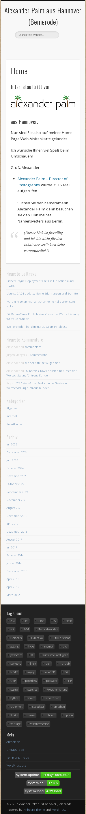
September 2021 (17, 492)
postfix (14, 689)
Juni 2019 (12, 524)
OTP (13, 681)
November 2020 (16, 500)
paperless (31, 681)
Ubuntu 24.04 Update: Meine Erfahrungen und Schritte (42, 293)
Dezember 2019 (16, 516)
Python (14, 698)
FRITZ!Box (37, 638)
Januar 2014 (14, 563)
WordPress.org (16, 765)
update (69, 715)
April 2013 (12, 579)
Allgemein (12, 408)
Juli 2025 (11, 444)
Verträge (15, 724)
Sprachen (59, 707)
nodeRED (49, 672)
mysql (30, 672)
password (51, 681)
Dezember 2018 (16, 532)
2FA (12, 621)
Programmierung (57, 689)
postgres (32, 689)
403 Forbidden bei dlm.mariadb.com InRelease (36, 327)
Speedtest (38, 707)
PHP (69, 681)
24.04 (41, 621)
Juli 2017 (11, 547)
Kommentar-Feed (17, 758)
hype (31, 646)
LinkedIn (56, 45)
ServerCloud (52, 698)
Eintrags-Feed (15, 750)
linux (33, 664)
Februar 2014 (15, 555)
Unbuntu (50, 715)
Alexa (69, 621)
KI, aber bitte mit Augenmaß (42, 363)
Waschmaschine (39, 724)
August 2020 (14, 508)
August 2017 (14, 539)
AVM (26, 629)
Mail (47, 664)
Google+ (46, 45)
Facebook (28, 45)
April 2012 (12, 587)
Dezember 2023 (16, 476)
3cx (26, 621)
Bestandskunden (48, 629)
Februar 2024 (15, 468)
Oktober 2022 (15, 484)
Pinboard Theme (34, 810)
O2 (66, 672)
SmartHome (14, 424)
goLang (14, 646)
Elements (16, 638)
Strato (13, 715)
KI (32, 655)
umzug (31, 715)
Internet (11, 416)
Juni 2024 (12, 460)
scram (31, 698)
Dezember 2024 (16, 452)
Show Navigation (68, 39)
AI (55, 621)
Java (65, 646)
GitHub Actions (61, 638)
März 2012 (13, 595)
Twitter (37, 45)
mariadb (65, 664)
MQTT (14, 672)
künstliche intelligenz (55, 655)
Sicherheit (16, 707)
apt (12, 629)
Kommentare (32, 347)
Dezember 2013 (16, 571)
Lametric (15, 664)
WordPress (58, 810)
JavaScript (16, 655)
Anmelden (13, 742)
